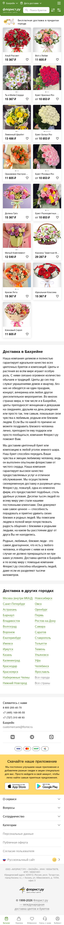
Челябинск (42, 666)
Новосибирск (43, 598)
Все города (42, 677)
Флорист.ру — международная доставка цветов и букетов (32, 904)
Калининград (11, 660)
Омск (38, 604)
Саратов (40, 632)
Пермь (39, 615)
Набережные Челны (16, 677)
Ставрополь (43, 638)
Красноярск (10, 672)
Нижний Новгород (15, 683)
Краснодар (10, 666)
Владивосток (11, 621)
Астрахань (10, 609)
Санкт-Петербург (14, 604)
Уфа (38, 660)
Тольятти (41, 643)
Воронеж (9, 632)
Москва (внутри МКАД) (18, 598)
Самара (40, 626)
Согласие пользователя (18, 851)
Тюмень (40, 649)
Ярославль (42, 672)
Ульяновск (42, 655)
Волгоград (10, 626)
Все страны (42, 683)
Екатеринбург (12, 638)
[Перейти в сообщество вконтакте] (12, 737)
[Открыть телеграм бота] (32, 737)
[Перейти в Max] (51, 737)
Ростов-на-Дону (45, 621)
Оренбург (41, 609)
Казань (7, 655)
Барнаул (8, 615)
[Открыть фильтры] (59, 10)
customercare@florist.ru (18, 727)
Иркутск (8, 649)
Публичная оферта (15, 842)
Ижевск (8, 643)
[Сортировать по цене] (53, 10)
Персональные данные (18, 834)
